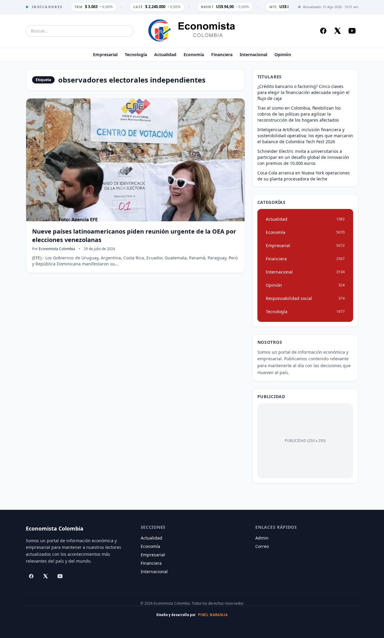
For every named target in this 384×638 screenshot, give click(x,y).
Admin (261, 538)
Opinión (282, 54)
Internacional (253, 54)
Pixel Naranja (213, 614)
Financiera (221, 54)
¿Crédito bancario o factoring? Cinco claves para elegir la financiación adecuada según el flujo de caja (303, 92)
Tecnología (136, 54)
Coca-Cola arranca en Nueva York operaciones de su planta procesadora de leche (303, 176)
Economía (194, 54)
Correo (262, 546)
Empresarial (105, 54)
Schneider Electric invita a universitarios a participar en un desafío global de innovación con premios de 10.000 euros (303, 157)
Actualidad (165, 54)
